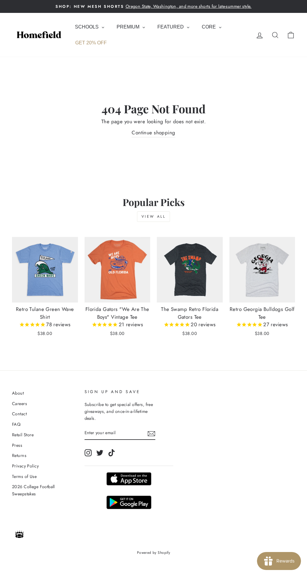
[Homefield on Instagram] (88, 452)
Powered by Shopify (153, 552)
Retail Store (23, 435)
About (18, 393)
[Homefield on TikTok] (111, 452)
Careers (19, 404)
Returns (19, 455)
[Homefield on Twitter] (99, 452)
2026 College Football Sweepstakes (33, 490)
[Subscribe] (151, 433)
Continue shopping (153, 132)
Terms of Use (24, 476)
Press (17, 445)
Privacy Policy (25, 466)
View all (154, 216)
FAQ (16, 424)
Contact (19, 414)
